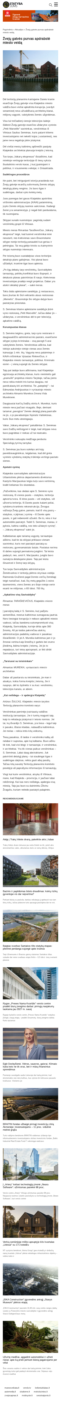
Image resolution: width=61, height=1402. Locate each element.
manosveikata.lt (12, 1388)
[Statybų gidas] (13, 7)
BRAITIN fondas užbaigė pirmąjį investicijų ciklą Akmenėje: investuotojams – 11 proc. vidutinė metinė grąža (28, 1127)
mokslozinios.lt (41, 1391)
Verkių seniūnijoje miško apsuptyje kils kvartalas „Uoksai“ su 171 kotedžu (28, 1243)
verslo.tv (27, 1388)
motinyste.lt (27, 1395)
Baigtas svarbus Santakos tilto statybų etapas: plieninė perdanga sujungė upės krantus (27, 947)
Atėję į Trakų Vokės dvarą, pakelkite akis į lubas (28, 839)
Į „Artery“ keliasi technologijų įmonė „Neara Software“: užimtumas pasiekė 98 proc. (25, 1186)
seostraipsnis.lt (43, 1395)
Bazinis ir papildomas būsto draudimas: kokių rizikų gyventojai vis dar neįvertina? (30, 892)
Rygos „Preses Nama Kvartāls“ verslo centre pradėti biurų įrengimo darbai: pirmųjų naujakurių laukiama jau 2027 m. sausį (28, 1006)
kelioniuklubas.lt (42, 1388)
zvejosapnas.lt (11, 1395)
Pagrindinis (8, 29)
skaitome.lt (25, 1391)
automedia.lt (10, 1391)
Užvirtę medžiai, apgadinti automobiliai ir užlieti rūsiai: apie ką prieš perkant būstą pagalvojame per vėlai (30, 1360)
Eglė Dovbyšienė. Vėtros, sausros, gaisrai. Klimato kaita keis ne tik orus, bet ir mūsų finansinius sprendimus (30, 1067)
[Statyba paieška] (50, 6)
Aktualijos (19, 29)
